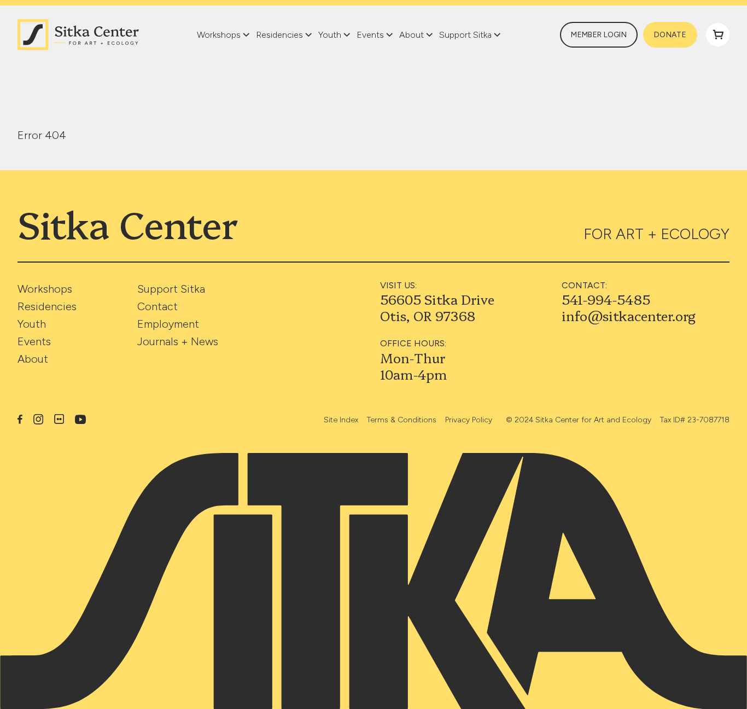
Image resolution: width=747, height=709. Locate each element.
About (32, 358)
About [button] (411, 35)
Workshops (44, 288)
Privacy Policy (468, 420)
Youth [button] (329, 35)
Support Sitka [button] (465, 35)
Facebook (19, 419)
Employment (168, 323)
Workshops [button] (219, 35)
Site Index (341, 420)
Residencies (47, 306)
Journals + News (177, 341)
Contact (157, 306)
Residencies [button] (279, 35)
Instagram (38, 419)
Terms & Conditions (401, 420)
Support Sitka (171, 288)
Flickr (59, 419)
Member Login (599, 34)
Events (34, 341)
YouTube (80, 419)
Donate (670, 34)
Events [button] (370, 35)
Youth (31, 323)
